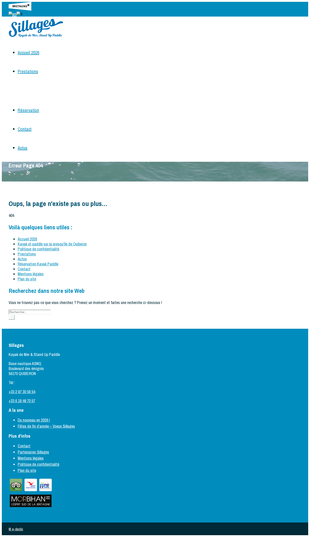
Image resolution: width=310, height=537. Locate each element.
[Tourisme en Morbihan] (31, 507)
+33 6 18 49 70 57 (22, 401)
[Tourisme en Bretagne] (20, 9)
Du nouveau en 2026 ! (34, 420)
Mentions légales (31, 274)
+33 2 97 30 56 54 (22, 392)
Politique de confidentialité (38, 249)
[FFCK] (45, 491)
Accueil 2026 (28, 52)
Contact (25, 129)
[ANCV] (30, 491)
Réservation (28, 110)
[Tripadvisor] (16, 491)
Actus (22, 148)
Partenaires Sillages (33, 452)
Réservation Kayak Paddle (38, 264)
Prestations (28, 71)
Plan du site (27, 279)
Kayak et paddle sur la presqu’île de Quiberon (52, 244)
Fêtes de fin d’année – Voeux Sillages (46, 426)
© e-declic (16, 529)
